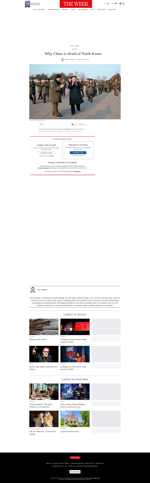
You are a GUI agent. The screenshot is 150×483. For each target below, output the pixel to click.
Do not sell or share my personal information (82, 466)
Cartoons (73, 9)
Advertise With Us (58, 466)
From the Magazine (82, 9)
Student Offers (112, 9)
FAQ (66, 466)
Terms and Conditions (77, 463)
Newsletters (65, 9)
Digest (77, 45)
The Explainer (41, 9)
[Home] (34, 9)
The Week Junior (101, 9)
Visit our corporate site (95, 478)
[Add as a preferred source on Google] (75, 471)
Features (75, 49)
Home (71, 45)
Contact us (77, 171)
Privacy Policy (89, 463)
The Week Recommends (53, 9)
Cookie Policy (99, 463)
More (92, 9)
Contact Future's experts (61, 463)
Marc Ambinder (70, 59)
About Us (49, 463)
